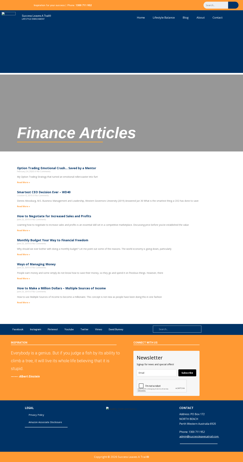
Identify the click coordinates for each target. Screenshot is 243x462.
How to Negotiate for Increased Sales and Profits (54, 216)
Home (141, 17)
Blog (186, 17)
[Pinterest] (178, 5)
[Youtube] (185, 5)
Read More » (23, 182)
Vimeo (98, 329)
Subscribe (187, 372)
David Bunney (116, 329)
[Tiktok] (197, 5)
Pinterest (53, 329)
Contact (218, 17)
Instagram (35, 329)
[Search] (233, 5)
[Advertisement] (121, 50)
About (201, 17)
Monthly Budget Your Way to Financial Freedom (52, 240)
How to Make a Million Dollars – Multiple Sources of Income (61, 288)
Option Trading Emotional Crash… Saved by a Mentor (56, 168)
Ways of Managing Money (36, 264)
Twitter (84, 329)
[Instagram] (172, 5)
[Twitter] (191, 5)
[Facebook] (166, 5)
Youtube (69, 329)
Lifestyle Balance (164, 17)
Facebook (18, 329)
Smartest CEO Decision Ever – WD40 (43, 192)
